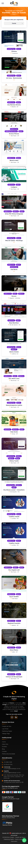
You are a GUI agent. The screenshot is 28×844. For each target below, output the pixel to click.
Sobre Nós (5, 744)
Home (4, 742)
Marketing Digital (7, 731)
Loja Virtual (5, 728)
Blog (3, 749)
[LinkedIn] (16, 717)
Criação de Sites (6, 726)
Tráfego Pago (6, 733)
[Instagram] (12, 717)
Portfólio (4, 746)
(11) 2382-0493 (8, 762)
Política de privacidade (8, 754)
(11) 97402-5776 (8, 764)
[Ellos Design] (14, 3)
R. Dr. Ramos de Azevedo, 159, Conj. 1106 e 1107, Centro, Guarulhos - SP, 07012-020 (14, 776)
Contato (4, 751)
